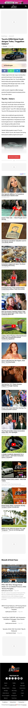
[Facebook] (7, 678)
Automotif (11, 36)
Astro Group (24, 704)
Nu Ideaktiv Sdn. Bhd (13, 704)
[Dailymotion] (21, 678)
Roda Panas (4, 36)
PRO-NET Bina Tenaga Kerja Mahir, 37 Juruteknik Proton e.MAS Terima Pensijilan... (14, 587)
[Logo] (14, 6)
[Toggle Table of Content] (22, 65)
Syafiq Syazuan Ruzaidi (7, 590)
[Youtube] (18, 678)
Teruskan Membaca (14, 157)
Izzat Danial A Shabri (11, 633)
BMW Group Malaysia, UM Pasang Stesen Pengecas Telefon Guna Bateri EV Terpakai (14, 607)
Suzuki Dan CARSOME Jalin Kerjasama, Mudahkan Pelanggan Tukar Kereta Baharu (14, 619)
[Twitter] (13, 678)
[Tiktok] (15, 678)
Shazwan (5, 46)
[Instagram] (10, 678)
